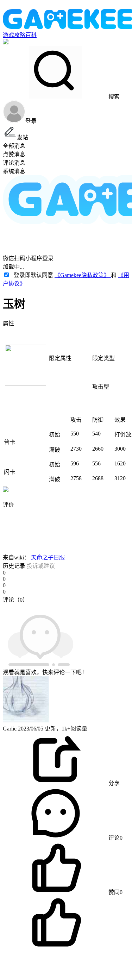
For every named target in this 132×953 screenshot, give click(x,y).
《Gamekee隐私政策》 (83, 275)
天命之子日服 (47, 557)
